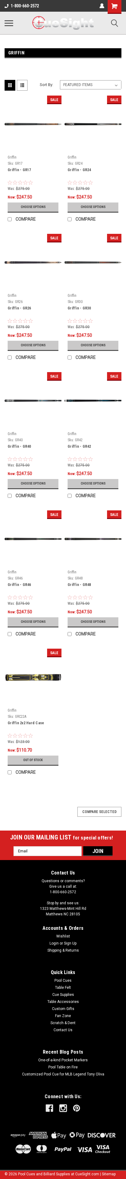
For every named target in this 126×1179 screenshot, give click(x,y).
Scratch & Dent (63, 1023)
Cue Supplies (63, 994)
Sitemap (109, 1174)
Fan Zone (63, 1016)
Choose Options (33, 207)
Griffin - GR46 (19, 585)
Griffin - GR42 (79, 446)
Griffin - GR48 (79, 585)
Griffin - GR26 (19, 308)
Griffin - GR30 (79, 308)
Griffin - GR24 (79, 170)
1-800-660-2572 (25, 5)
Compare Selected (99, 812)
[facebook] (49, 1108)
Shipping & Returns (63, 950)
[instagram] (63, 1108)
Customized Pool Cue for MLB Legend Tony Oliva (63, 1074)
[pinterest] (76, 1108)
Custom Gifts (63, 1009)
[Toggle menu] (9, 23)
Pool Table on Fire (63, 1067)
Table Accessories (63, 1002)
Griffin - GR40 (19, 446)
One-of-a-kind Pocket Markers (63, 1060)
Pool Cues (63, 980)
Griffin (12, 157)
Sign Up (70, 943)
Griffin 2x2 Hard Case (26, 723)
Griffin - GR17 (19, 170)
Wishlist (63, 936)
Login (54, 943)
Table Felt (63, 987)
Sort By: (46, 84)
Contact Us (63, 1030)
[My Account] (101, 5)
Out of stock (33, 760)
